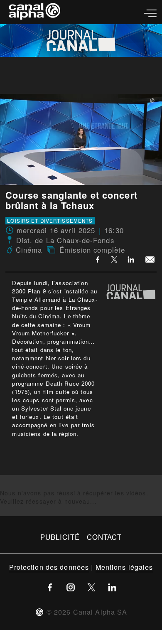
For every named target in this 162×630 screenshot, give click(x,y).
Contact (104, 537)
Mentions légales (124, 567)
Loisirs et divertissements (50, 220)
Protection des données (49, 567)
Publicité (60, 537)
